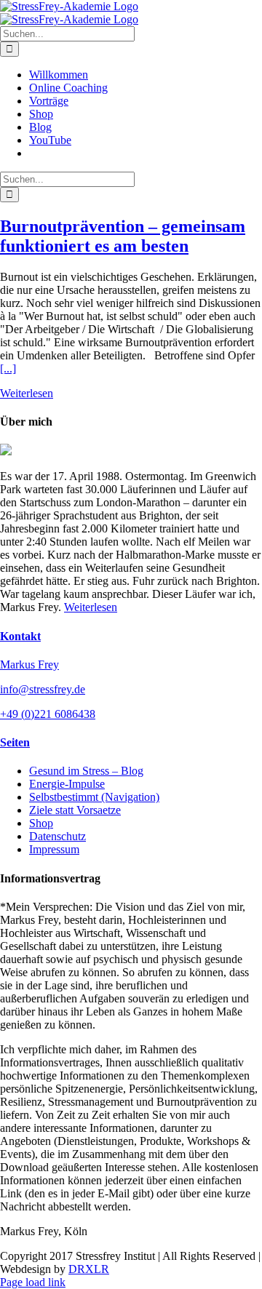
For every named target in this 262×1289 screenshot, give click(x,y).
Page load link (33, 1282)
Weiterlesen (26, 393)
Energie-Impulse (67, 784)
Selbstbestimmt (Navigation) (94, 797)
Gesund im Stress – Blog (86, 771)
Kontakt (20, 636)
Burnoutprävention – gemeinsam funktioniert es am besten (122, 236)
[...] (8, 368)
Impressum (54, 849)
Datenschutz (57, 836)
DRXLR (88, 1269)
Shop (41, 823)
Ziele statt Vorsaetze (75, 810)
